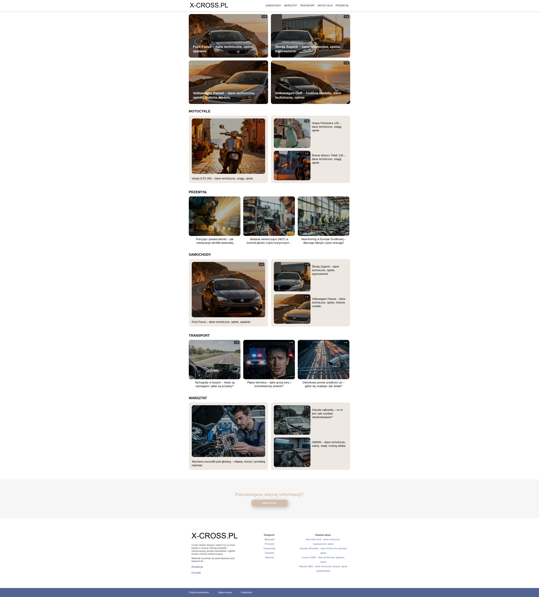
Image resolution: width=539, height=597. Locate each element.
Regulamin (246, 592)
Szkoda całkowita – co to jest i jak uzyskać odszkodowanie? (327, 413)
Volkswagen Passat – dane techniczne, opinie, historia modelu (224, 95)
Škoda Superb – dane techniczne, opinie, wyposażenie (308, 49)
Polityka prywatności (199, 592)
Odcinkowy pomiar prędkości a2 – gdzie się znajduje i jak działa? (323, 384)
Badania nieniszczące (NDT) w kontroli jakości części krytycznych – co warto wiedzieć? (269, 241)
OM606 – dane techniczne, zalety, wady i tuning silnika (329, 444)
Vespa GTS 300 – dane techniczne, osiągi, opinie (222, 178)
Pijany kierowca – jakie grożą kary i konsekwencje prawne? (269, 384)
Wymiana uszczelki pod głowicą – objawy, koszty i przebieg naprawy (228, 463)
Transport (307, 5)
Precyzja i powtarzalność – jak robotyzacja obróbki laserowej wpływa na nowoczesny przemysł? (214, 241)
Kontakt (196, 572)
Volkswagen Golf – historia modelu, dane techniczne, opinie (308, 95)
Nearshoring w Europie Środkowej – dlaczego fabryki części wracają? (323, 241)
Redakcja (197, 566)
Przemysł (342, 5)
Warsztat (290, 5)
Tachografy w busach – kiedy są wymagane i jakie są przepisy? (215, 384)
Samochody (273, 5)
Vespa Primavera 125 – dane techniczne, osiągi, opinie (327, 127)
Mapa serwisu (225, 592)
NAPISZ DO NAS (269, 503)
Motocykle (325, 5)
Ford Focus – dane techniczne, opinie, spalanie (224, 49)
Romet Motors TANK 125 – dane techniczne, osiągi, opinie (329, 159)
